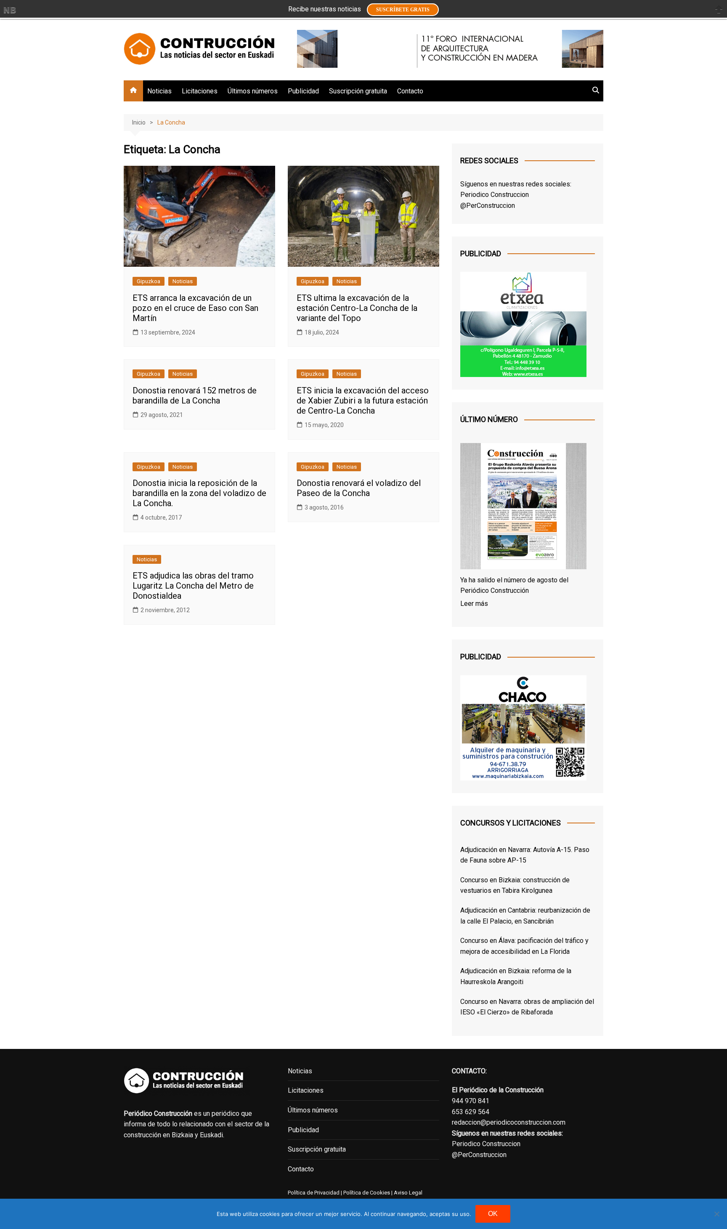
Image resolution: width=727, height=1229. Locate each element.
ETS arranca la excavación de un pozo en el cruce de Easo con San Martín (195, 308)
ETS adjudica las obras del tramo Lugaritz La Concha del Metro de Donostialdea (193, 586)
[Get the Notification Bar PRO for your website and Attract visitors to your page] (9, 9)
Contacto (410, 91)
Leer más (474, 604)
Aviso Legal (408, 1192)
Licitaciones (200, 91)
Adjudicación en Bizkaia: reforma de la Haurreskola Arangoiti (515, 976)
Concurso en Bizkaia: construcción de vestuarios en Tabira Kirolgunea (515, 885)
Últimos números (253, 91)
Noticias (159, 91)
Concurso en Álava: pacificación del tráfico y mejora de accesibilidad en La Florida (524, 946)
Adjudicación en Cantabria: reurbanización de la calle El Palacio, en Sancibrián (525, 915)
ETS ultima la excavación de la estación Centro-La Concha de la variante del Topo (357, 308)
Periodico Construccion (494, 195)
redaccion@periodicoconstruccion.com (508, 1122)
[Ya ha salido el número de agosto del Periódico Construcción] (523, 508)
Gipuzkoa (148, 281)
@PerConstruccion (487, 206)
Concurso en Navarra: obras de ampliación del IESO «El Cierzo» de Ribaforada (527, 1007)
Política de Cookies (366, 1192)
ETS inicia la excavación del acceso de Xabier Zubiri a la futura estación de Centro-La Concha (363, 400)
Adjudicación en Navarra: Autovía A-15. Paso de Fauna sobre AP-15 (524, 855)
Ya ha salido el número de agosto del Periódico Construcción (514, 585)
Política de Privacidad (314, 1192)
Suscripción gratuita (358, 91)
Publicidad (303, 91)
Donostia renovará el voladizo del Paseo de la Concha (359, 488)
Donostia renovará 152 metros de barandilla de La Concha (195, 395)
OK (493, 1213)
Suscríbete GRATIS (403, 10)
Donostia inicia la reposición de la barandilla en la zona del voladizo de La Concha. (199, 493)
